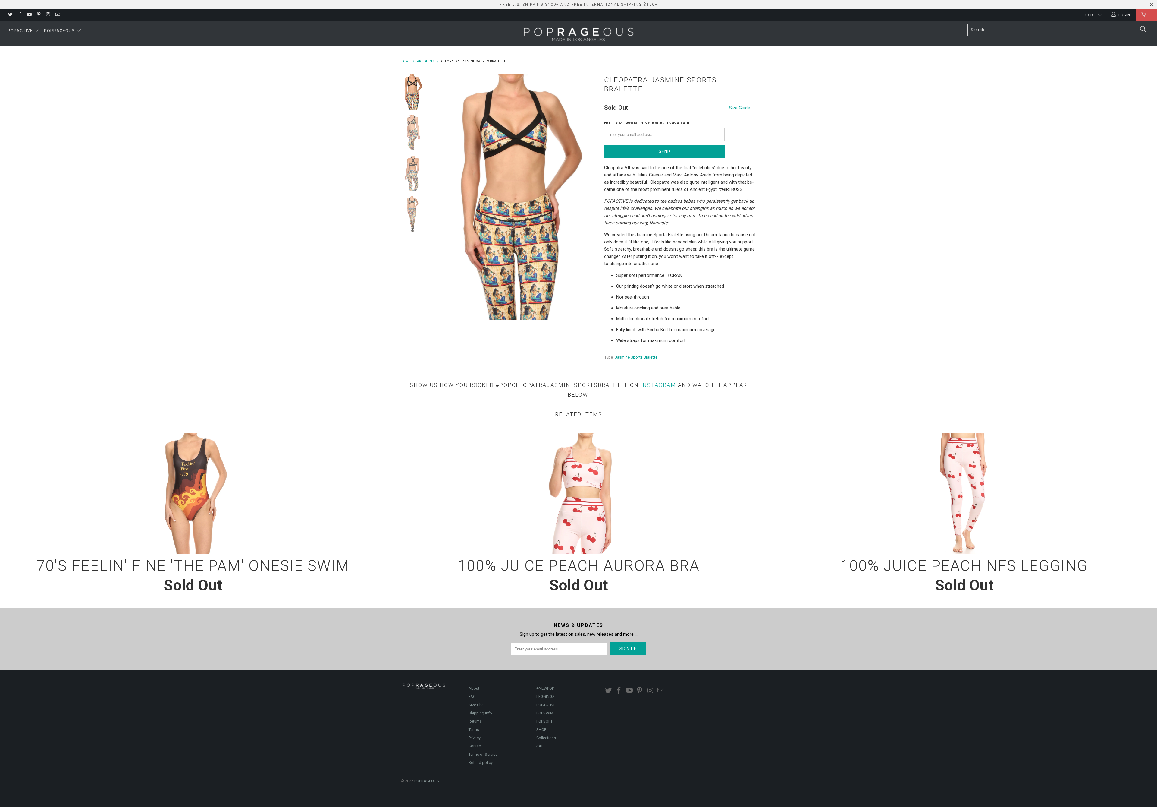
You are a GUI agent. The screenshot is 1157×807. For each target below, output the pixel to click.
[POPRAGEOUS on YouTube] (29, 15)
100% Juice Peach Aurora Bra (578, 493)
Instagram (658, 385)
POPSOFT (544, 721)
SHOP (541, 729)
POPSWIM (544, 713)
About (474, 688)
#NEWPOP (545, 688)
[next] (589, 197)
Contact (475, 746)
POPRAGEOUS (426, 781)
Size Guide (740, 108)
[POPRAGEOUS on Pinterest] (38, 15)
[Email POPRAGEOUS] (57, 15)
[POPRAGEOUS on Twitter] (10, 15)
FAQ (472, 696)
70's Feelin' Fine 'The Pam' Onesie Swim (193, 493)
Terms (474, 729)
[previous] (443, 197)
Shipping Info (480, 713)
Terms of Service (483, 754)
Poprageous (60, 30)
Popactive (21, 30)
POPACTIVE (546, 705)
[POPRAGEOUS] (578, 33)
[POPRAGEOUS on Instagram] (47, 15)
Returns (475, 721)
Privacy (475, 738)
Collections (546, 738)
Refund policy (481, 762)
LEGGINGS (545, 696)
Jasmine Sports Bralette (636, 357)
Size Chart (477, 705)
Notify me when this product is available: (649, 123)
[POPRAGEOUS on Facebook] (19, 15)
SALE (541, 746)
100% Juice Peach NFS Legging (964, 493)
